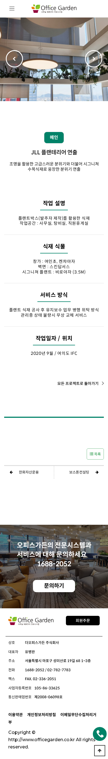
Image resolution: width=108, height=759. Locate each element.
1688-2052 (54, 564)
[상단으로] (99, 750)
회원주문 (83, 620)
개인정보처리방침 (41, 714)
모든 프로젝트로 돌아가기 (78, 383)
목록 (97, 454)
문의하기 (54, 585)
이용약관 (15, 714)
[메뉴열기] (12, 9)
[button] (94, 59)
